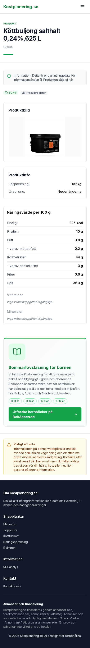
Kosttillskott (11, 536)
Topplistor (10, 530)
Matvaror (9, 524)
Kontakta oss (12, 586)
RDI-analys (10, 567)
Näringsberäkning (15, 542)
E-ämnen (9, 547)
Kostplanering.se (20, 6)
